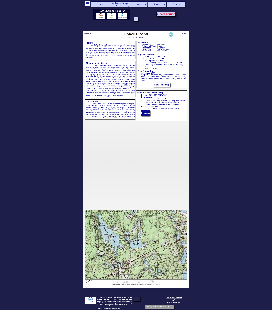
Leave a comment (174, 298)
